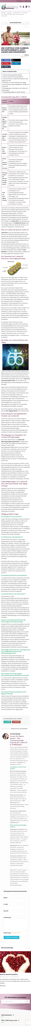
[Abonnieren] (27, 1001)
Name (5, 897)
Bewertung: (7, 933)
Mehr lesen (3, 985)
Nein (17, 722)
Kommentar (7, 917)
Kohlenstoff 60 (15, 728)
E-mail (6, 904)
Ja (8, 722)
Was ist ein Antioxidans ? (9, 974)
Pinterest (6, 63)
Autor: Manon (15, 734)
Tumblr (6, 66)
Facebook (6, 60)
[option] (15, 970)
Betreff (6, 911)
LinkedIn (16, 63)
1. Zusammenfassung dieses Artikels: (12, 75)
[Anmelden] (23, 6)
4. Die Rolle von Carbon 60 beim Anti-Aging (14, 82)
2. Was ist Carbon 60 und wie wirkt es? (12, 77)
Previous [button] (26, 948)
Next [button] (29, 948)
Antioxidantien (24, 728)
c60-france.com (14, 782)
